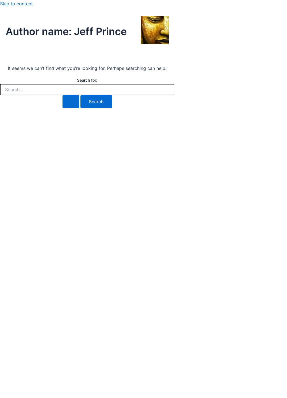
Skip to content (16, 3)
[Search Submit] (71, 101)
